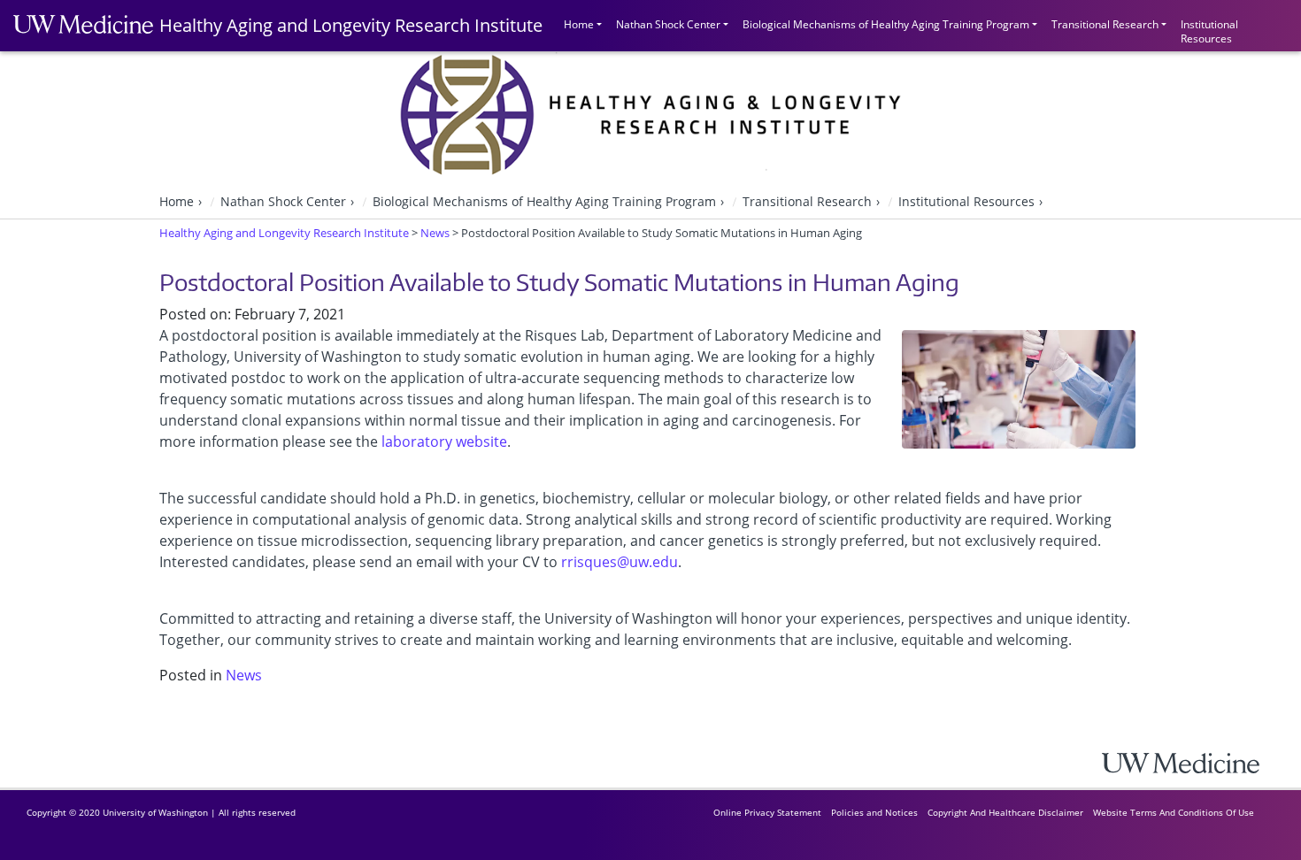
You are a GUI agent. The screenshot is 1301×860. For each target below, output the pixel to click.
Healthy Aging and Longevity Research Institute (351, 25)
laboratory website (444, 441)
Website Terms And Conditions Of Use (1173, 812)
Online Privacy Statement (767, 812)
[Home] (1195, 763)
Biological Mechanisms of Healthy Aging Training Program (886, 24)
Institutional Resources (1209, 29)
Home (579, 24)
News (244, 675)
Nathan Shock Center (668, 24)
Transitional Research (1105, 24)
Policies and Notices (874, 812)
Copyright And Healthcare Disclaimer (1005, 812)
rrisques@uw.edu (619, 562)
